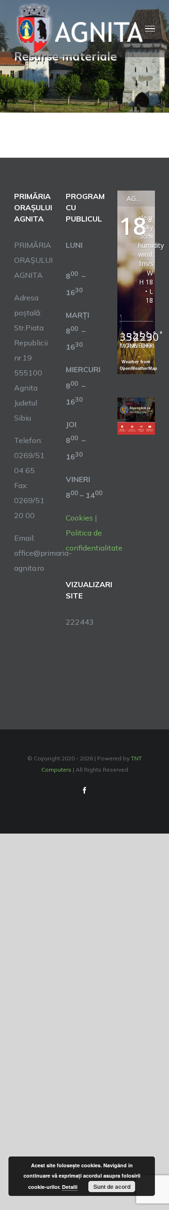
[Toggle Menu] (150, 29)
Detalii (69, 1186)
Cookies (79, 517)
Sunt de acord (112, 1186)
